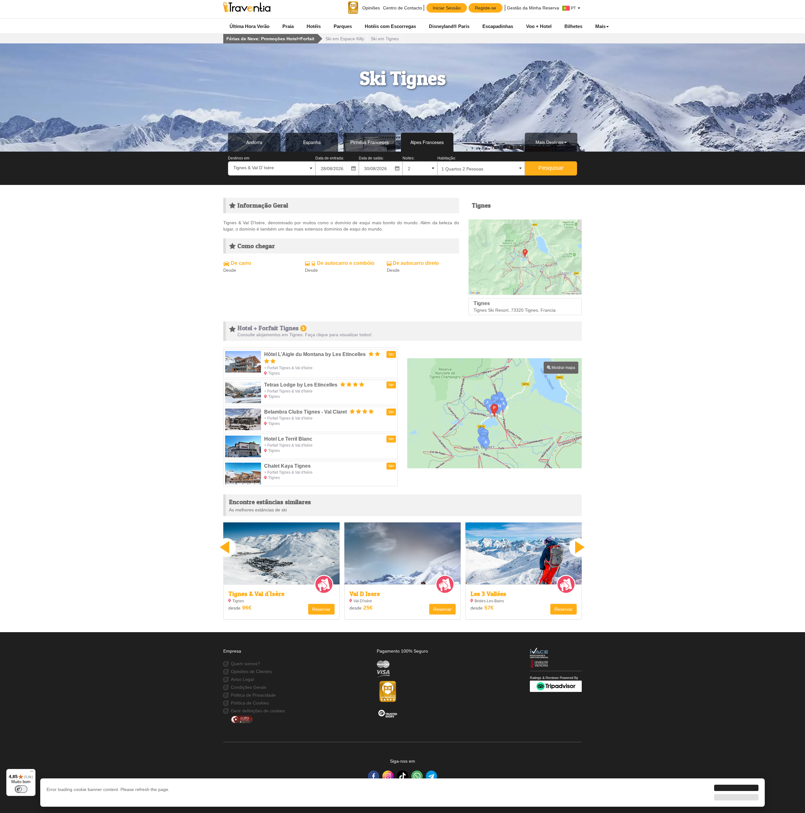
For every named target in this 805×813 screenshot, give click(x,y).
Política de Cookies (250, 702)
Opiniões (370, 7)
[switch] (21, 789)
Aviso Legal (242, 679)
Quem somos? (245, 663)
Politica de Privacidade (253, 695)
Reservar (321, 609)
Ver (391, 354)
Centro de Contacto (402, 7)
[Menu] (32, 773)
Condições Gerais (248, 687)
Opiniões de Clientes (251, 671)
